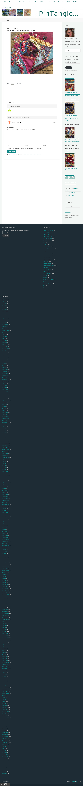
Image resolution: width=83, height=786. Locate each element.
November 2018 (5, 445)
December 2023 (5, 348)
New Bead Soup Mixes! (74, 186)
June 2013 (4, 551)
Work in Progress (47, 287)
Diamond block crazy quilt (48, 255)
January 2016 (5, 496)
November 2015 (5, 500)
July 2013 (4, 549)
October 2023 (5, 352)
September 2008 (5, 668)
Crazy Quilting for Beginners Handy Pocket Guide (71, 168)
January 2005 (5, 754)
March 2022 (4, 387)
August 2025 (4, 318)
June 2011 (4, 601)
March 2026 (4, 309)
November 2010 (5, 615)
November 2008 (5, 664)
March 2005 (4, 752)
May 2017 (4, 465)
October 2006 (5, 715)
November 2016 (5, 478)
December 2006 (5, 711)
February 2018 (5, 453)
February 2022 (5, 389)
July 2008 (4, 672)
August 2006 (4, 719)
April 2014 (4, 531)
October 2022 (5, 377)
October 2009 (5, 642)
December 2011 (5, 588)
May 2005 (4, 748)
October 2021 (5, 398)
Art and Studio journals (48, 236)
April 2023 (4, 365)
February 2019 (5, 441)
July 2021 (4, 402)
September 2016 (5, 482)
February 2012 (5, 584)
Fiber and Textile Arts (47, 259)
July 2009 (4, 648)
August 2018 (4, 451)
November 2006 (5, 713)
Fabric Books (46, 257)
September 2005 (5, 742)
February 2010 (5, 633)
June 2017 (4, 463)
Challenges (12, 19)
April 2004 (4, 769)
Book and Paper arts (47, 240)
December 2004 (5, 756)
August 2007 (4, 695)
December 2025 (5, 316)
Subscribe (69, 67)
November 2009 (5, 640)
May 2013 (4, 553)
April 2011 (4, 605)
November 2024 (5, 326)
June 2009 (4, 650)
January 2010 (5, 635)
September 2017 (5, 457)
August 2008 (4, 670)
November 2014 (5, 516)
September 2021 (5, 400)
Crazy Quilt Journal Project (22, 19)
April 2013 (4, 555)
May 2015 (4, 510)
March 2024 (4, 342)
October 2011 (5, 592)
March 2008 (4, 681)
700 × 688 (9, 30)
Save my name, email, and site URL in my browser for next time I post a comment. (25, 148)
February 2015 (5, 512)
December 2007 (5, 687)
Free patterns (46, 261)
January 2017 (5, 473)
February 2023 (5, 369)
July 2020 (4, 426)
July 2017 (4, 461)
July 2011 (4, 598)
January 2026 (5, 314)
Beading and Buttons (47, 238)
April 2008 (4, 678)
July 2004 (4, 763)
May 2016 (4, 488)
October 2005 (5, 740)
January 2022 (5, 391)
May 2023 (4, 363)
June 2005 (4, 746)
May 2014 (4, 529)
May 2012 (4, 578)
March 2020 (4, 432)
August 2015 (4, 506)
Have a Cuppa (46, 267)
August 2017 (4, 459)
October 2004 (5, 758)
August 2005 (4, 744)
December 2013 (5, 539)
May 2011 (4, 603)
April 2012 (4, 580)
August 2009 (4, 646)
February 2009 (5, 658)
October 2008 (5, 666)
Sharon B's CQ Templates (48, 279)
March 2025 (4, 322)
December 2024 (5, 324)
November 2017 (5, 455)
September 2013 (5, 545)
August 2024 (4, 332)
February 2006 (5, 732)
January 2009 (5, 660)
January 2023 (5, 371)
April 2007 (4, 703)
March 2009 (4, 656)
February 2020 (5, 435)
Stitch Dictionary (46, 281)
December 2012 (5, 564)
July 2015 (4, 508)
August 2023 (4, 357)
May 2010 (4, 627)
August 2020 (4, 424)
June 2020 (4, 428)
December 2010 (5, 613)
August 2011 (4, 596)
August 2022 (4, 381)
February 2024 (5, 344)
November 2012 (5, 566)
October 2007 (5, 691)
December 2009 (5, 637)
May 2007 (4, 701)
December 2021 (5, 393)
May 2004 (4, 767)
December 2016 (5, 475)
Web (44, 285)
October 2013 (5, 543)
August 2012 (4, 572)
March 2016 (4, 492)
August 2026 (4, 299)
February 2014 (5, 535)
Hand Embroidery (47, 263)
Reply (54, 110)
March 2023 (4, 367)
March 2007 (4, 705)
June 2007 (4, 699)
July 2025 (4, 320)
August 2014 (4, 523)
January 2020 (5, 437)
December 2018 (5, 443)
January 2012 (5, 586)
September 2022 (5, 379)
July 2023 (4, 359)
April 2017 (4, 467)
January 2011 (5, 611)
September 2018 (5, 449)
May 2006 (4, 726)
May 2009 (4, 652)
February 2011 (5, 609)
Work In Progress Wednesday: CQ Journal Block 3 (39, 19)
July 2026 (4, 301)
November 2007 (5, 689)
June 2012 (4, 576)
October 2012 (5, 568)
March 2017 (4, 469)
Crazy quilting (46, 251)
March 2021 (4, 410)
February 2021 (5, 412)
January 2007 (5, 709)
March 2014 (4, 533)
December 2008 (5, 662)
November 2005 (5, 738)
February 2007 (5, 707)
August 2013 (4, 547)
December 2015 (5, 498)
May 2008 (4, 676)
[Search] (4, 4)
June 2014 (4, 527)
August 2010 (4, 621)
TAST (70, 198)
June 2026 (4, 303)
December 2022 (5, 373)
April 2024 (4, 340)
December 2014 (5, 514)
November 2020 (5, 418)
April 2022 (4, 385)
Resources (45, 275)
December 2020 (5, 416)
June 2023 (4, 361)
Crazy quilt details (47, 246)
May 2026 (4, 305)
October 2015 (5, 502)
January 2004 (5, 773)
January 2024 (5, 346)
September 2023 (5, 354)
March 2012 (4, 582)
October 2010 (5, 617)
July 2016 (4, 486)
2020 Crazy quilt (46, 232)
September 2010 (5, 619)
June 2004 (4, 765)
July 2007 (4, 697)
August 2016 (4, 484)
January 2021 (5, 414)
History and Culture (47, 269)
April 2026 (4, 307)
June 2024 (4, 336)
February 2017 (5, 471)
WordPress (78, 781)
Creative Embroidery (47, 253)
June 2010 (4, 625)
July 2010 (4, 623)
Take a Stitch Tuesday (47, 283)
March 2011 (4, 607)
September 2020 (5, 422)
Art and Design (46, 234)
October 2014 (5, 519)
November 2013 (5, 541)
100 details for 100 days (48, 230)
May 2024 (4, 338)
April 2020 (4, 430)
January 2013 (5, 562)
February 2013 (5, 560)
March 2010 (4, 631)
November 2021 (5, 396)
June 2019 (4, 439)
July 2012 (4, 574)
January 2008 (5, 685)
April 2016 (4, 490)
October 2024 (5, 328)
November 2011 (5, 590)
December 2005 (5, 736)
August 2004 (4, 760)
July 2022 (4, 383)
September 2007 (5, 693)
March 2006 (4, 730)
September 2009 (5, 644)
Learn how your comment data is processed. (32, 154)
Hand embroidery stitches (48, 265)
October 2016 (5, 480)
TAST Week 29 (72, 192)
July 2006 (4, 722)
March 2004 (4, 771)
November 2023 (5, 350)
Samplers (45, 277)
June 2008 (4, 674)
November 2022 (5, 375)
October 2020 (5, 420)
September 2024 (5, 330)
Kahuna (73, 781)
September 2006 (5, 717)
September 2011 (5, 594)
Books (44, 242)
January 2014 (5, 537)
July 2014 (4, 525)
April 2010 (4, 629)
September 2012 (5, 570)
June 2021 (4, 404)
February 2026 (5, 311)
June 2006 (4, 724)
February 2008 (5, 683)
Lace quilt (45, 271)
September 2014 (5, 521)
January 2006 (5, 734)
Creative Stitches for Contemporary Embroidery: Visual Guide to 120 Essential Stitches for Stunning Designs (71, 117)
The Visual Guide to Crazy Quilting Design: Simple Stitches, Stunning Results (72, 139)
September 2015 (5, 504)
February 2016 (5, 494)
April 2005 (4, 750)
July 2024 (4, 334)
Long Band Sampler (47, 273)
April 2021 (4, 408)
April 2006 (4, 728)
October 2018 (5, 447)
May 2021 (4, 406)
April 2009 (4, 654)
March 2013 (4, 557)
